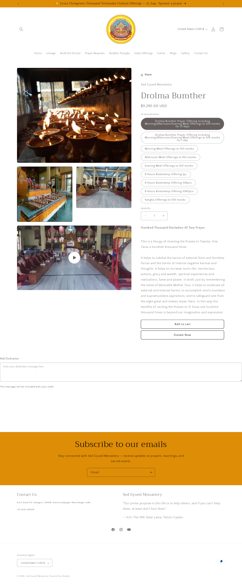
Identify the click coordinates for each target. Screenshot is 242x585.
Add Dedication (9, 358)
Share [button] (148, 74)
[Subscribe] (151, 472)
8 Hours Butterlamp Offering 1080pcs (169, 191)
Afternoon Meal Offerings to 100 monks (170, 157)
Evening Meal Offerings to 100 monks (169, 165)
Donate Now (182, 335)
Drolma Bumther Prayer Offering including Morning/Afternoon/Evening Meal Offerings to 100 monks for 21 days (182, 124)
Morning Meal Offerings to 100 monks (169, 148)
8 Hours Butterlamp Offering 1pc (166, 174)
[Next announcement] (224, 3)
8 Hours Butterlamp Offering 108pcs (168, 182)
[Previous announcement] (18, 3)
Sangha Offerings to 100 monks (165, 199)
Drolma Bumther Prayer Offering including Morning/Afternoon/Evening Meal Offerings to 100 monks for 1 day (182, 137)
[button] (21, 29)
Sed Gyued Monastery (37, 576)
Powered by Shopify (59, 576)
